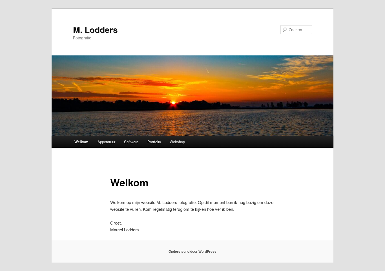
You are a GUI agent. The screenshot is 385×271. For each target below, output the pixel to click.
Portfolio (154, 141)
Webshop (177, 141)
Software (131, 141)
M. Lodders (95, 29)
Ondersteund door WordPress (192, 251)
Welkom (81, 141)
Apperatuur (106, 141)
